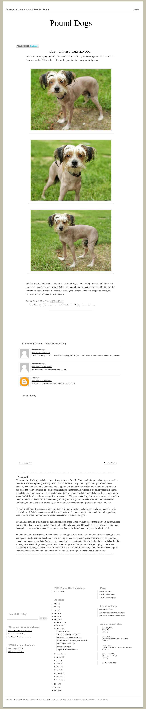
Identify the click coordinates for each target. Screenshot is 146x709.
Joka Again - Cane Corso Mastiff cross (69, 637)
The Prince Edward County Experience (112, 612)
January (59, 680)
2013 (55, 620)
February (60, 676)
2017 (55, 607)
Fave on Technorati (89, 305)
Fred (33, 378)
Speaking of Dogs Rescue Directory (20, 637)
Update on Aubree (63, 631)
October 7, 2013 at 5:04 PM (41, 352)
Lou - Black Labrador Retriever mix (69, 634)
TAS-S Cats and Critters (16, 652)
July (58, 660)
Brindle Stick (106, 645)
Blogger (32, 699)
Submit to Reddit (65, 305)
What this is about (105, 591)
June (58, 663)
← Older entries (25, 462)
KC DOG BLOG (107, 636)
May (58, 667)
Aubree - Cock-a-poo (64, 646)
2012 (55, 684)
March (59, 673)
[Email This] (51, 301)
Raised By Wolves (108, 628)
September (60, 654)
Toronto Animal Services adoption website (70, 287)
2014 (55, 616)
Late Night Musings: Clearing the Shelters (115, 639)
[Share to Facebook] (59, 301)
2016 (55, 610)
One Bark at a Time (105, 609)
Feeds (136, 10)
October (59, 629)
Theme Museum (72, 699)
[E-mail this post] (34, 305)
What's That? (106, 630)
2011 (55, 687)
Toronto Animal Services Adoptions (20, 631)
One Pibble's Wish (108, 654)
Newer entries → (110, 462)
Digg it (76, 305)
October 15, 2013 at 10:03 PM (42, 366)
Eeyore (46, 56)
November (60, 625)
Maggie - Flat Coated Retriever (67, 649)
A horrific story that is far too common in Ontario (117, 647)
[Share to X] (56, 301)
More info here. (59, 591)
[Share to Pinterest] (62, 301)
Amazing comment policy (107, 597)
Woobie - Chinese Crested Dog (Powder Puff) (72, 640)
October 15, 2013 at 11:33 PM (42, 380)
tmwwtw (91, 699)
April (58, 670)
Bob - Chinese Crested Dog (70, 51)
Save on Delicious (50, 305)
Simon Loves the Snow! (109, 656)
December (60, 622)
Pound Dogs (71, 23)
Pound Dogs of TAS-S (15, 648)
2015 (55, 613)
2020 (55, 603)
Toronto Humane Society (16, 634)
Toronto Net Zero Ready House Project (112, 615)
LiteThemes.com (102, 699)
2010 (55, 690)
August (59, 657)
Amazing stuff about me (107, 594)
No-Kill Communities (109, 662)
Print (47, 301)
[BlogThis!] (53, 301)
